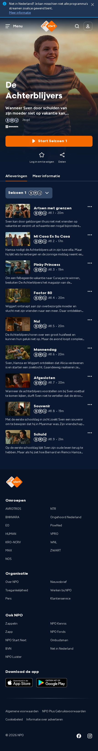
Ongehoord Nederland (65, 517)
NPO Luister (13, 657)
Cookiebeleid (14, 719)
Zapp (9, 631)
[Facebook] (79, 736)
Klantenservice (60, 598)
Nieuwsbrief (58, 582)
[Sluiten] (92, 5)
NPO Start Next (15, 640)
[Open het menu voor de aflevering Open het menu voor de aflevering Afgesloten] (90, 376)
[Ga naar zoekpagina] (77, 26)
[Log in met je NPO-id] (88, 26)
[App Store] (19, 682)
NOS (8, 559)
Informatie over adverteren (44, 719)
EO (7, 525)
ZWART (55, 550)
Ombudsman (59, 640)
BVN (8, 648)
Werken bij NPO (61, 590)
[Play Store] (51, 682)
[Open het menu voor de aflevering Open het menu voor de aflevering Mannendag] (90, 348)
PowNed (56, 525)
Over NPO (12, 582)
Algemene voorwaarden (22, 711)
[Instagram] (90, 736)
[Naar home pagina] (49, 26)
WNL (53, 542)
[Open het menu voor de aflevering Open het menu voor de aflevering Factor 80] (90, 291)
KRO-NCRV (13, 542)
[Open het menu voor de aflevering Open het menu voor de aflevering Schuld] (90, 433)
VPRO (54, 534)
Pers (8, 598)
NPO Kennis (58, 623)
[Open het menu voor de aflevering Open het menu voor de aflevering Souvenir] (90, 404)
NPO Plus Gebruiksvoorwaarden (64, 711)
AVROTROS (13, 508)
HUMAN (10, 534)
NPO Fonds (57, 631)
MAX (8, 550)
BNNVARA (12, 517)
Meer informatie (20, 12)
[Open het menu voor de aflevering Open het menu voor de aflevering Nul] (90, 320)
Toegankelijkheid (16, 590)
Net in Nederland (61, 648)
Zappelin (11, 623)
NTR (53, 508)
